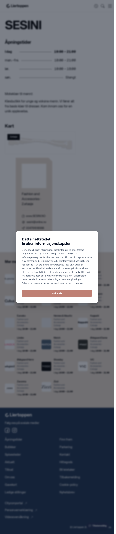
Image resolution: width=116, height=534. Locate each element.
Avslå (57, 293)
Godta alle (57, 284)
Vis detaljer (56, 302)
